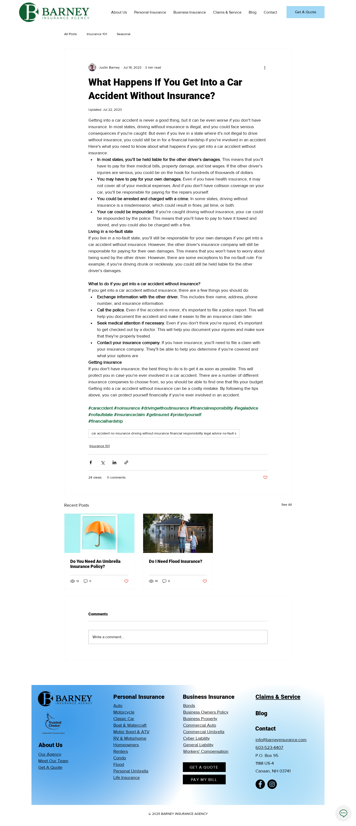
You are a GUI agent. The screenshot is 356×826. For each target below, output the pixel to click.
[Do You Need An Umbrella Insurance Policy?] (99, 533)
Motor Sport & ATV (131, 731)
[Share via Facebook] (90, 462)
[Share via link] (126, 462)
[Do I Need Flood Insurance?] (178, 533)
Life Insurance (126, 777)
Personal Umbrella (130, 771)
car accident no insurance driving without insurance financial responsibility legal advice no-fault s (164, 433)
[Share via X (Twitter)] (102, 462)
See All (286, 504)
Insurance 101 (97, 34)
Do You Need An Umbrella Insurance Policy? (95, 564)
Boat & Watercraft (130, 725)
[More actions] (265, 67)
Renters (120, 751)
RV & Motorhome (129, 738)
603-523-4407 (269, 747)
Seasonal (123, 34)
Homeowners (126, 744)
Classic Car (123, 718)
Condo (119, 757)
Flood (118, 764)
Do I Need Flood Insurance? (175, 561)
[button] (119, 12)
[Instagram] (272, 784)
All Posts (70, 34)
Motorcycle (123, 712)
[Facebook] (260, 784)
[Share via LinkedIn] (114, 462)
